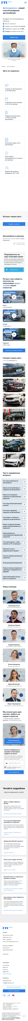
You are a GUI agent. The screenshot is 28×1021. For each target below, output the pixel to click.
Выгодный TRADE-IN (8, 945)
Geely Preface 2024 (8, 950)
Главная (3, 66)
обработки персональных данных (14, 768)
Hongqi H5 (5, 954)
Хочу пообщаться (14, 772)
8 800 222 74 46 (7, 980)
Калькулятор (6, 947)
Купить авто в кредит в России (13, 859)
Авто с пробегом (7, 939)
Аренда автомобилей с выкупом (13, 841)
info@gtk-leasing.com (8, 982)
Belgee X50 (6, 971)
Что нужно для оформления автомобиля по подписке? (12, 821)
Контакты (5, 969)
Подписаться (14, 269)
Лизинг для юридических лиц (10, 941)
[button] (14, 50)
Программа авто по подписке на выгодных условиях (13, 877)
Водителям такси (7, 937)
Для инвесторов (7, 973)
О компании (6, 965)
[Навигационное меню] (25, 2)
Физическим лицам (8, 935)
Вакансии (5, 967)
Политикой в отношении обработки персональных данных (10, 1018)
